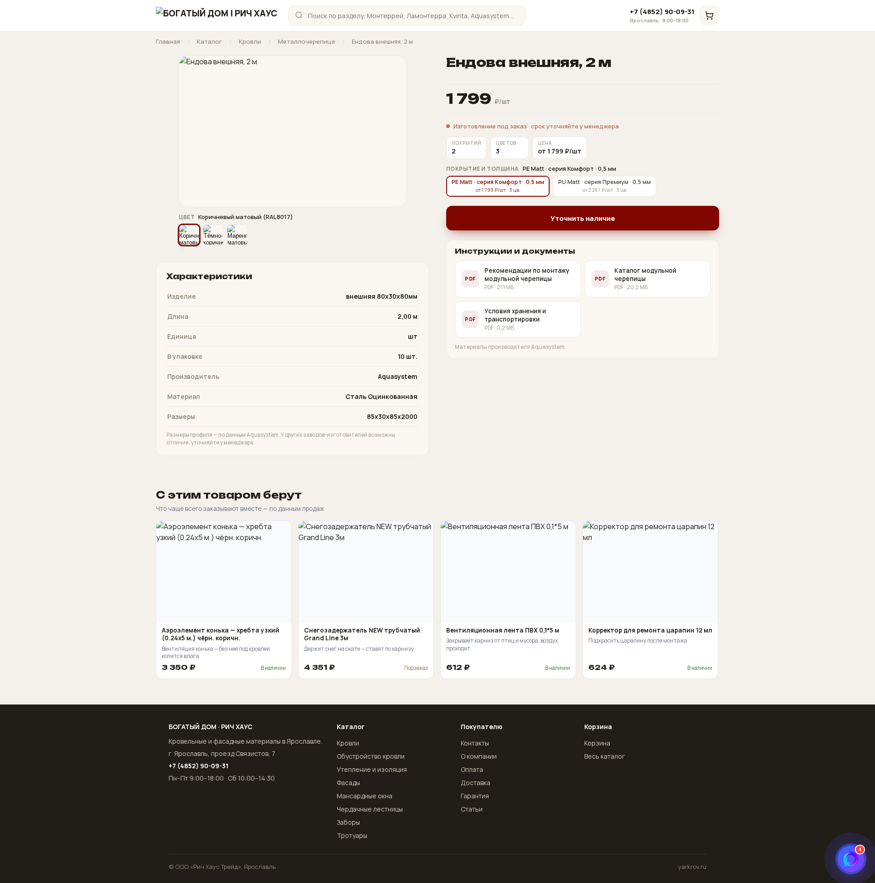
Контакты (475, 743)
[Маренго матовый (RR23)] (237, 235)
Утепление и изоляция (372, 769)
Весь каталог (604, 756)
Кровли (250, 42)
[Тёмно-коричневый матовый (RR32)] (213, 235)
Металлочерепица (306, 42)
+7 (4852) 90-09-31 (662, 15)
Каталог (209, 42)
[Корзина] (709, 15)
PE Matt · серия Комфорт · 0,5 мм (498, 185)
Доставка (475, 782)
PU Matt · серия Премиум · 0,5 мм (604, 185)
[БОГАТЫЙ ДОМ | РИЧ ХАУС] (217, 15)
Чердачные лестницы (370, 809)
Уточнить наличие (583, 218)
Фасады (348, 782)
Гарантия (475, 795)
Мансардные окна (364, 795)
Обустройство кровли (371, 756)
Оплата (472, 769)
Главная (168, 42)
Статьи (472, 809)
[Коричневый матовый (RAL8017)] (189, 235)
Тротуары (352, 835)
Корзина (597, 743)
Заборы (348, 822)
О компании (479, 756)
